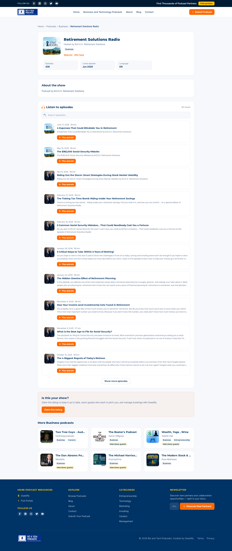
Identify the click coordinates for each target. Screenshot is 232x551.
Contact (149, 12)
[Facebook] (34, 3)
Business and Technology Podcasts (102, 12)
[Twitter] (51, 3)
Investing (124, 511)
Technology (125, 501)
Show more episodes (116, 381)
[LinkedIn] (39, 3)
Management (126, 521)
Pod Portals (27, 500)
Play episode (68, 137)
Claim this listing (53, 409)
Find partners (206, 3)
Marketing (124, 506)
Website (68, 55)
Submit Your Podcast (79, 516)
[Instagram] (45, 3)
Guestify (25, 495)
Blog (138, 12)
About (129, 12)
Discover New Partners (199, 506)
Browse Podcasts (77, 496)
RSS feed (79, 55)
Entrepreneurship (128, 496)
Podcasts (51, 26)
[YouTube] (56, 3)
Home (76, 12)
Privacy (210, 538)
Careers (123, 516)
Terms (200, 538)
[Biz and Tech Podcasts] (28, 12)
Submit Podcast (203, 12)
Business (63, 26)
